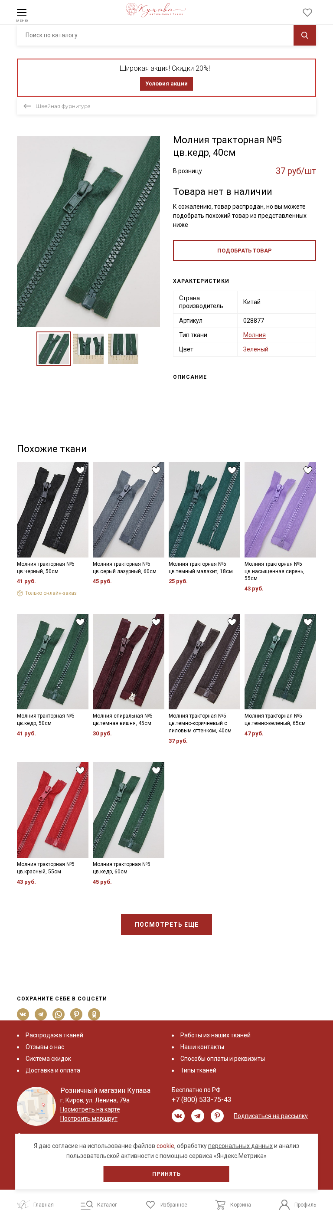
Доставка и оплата (53, 1070)
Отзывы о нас (45, 1046)
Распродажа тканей (54, 1035)
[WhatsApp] (59, 1014)
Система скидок (48, 1058)
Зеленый (255, 349)
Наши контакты (202, 1046)
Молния (254, 334)
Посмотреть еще (167, 924)
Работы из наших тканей (215, 1035)
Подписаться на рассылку (271, 1115)
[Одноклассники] (94, 1014)
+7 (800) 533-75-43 (202, 1099)
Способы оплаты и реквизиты (222, 1058)
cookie (165, 1145)
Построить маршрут (89, 1118)
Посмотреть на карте (90, 1109)
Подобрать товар (244, 250)
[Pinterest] (76, 1014)
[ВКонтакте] (23, 1014)
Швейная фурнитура (63, 106)
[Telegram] (41, 1014)
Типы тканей (198, 1070)
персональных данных (240, 1145)
